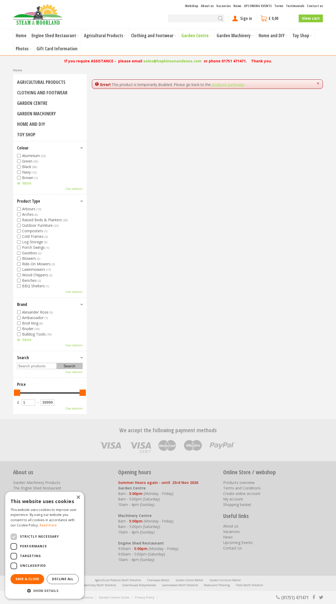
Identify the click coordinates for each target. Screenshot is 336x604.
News (228, 537)
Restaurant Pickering (217, 585)
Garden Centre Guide (114, 597)
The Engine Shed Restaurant (37, 488)
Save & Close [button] (27, 579)
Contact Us (232, 548)
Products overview (239, 482)
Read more (48, 525)
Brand (22, 304)
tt (321, 597)
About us (230, 526)
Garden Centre (32, 103)
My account (233, 499)
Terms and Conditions (242, 488)
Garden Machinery (36, 113)
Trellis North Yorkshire (249, 585)
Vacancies (231, 531)
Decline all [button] (62, 579)
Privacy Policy (144, 597)
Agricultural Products (41, 82)
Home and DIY (31, 124)
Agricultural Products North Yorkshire (118, 580)
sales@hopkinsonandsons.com (172, 60)
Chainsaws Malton (158, 580)
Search (23, 357)
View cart (311, 18)
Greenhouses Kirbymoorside (139, 585)
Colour (23, 147)
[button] (44, 590)
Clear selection (74, 188)
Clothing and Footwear (42, 92)
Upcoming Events (238, 542)
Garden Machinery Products (36, 482)
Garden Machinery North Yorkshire (94, 585)
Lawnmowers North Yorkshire (180, 585)
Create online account (241, 493)
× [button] (78, 497)
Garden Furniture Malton (225, 580)
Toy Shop (26, 134)
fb (313, 597)
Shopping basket (237, 504)
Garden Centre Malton (189, 580)
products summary (228, 84)
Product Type (28, 201)
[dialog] (44, 545)
